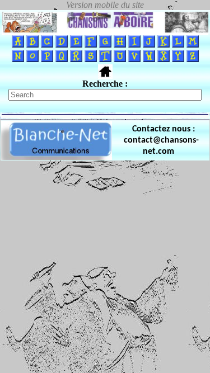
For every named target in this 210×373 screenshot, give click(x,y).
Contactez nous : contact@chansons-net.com (161, 140)
